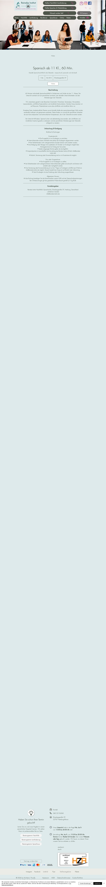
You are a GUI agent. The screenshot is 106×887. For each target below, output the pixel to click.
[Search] (86, 8)
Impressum (45, 878)
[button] (90, 8)
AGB (53, 878)
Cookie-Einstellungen (85, 883)
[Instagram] (85, 3)
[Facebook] (89, 3)
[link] (53, 55)
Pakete (77, 872)
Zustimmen (98, 883)
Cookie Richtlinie (77, 878)
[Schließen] (104, 883)
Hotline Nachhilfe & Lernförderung (55, 3)
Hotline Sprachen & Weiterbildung (55, 8)
